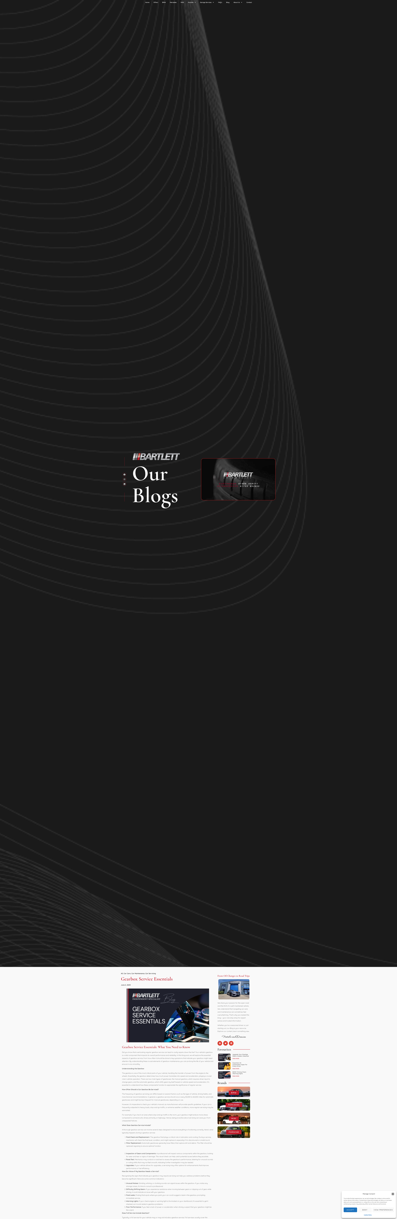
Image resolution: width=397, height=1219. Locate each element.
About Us (237, 2)
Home (147, 2)
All (122, 973)
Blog (227, 2)
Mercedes (173, 2)
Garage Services (206, 2)
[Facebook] (124, 474)
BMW (164, 2)
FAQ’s (220, 2)
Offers (156, 2)
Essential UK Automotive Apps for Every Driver (240, 1064)
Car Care (127, 973)
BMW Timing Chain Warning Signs (239, 1072)
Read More (236, 1058)
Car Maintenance (138, 973)
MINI (182, 2)
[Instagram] (124, 479)
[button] (393, 1194)
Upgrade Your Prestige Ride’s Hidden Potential (241, 1055)
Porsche (190, 2)
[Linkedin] (124, 484)
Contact (249, 2)
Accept (350, 1210)
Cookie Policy (368, 1215)
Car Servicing (150, 973)
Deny (364, 1210)
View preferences (383, 1210)
